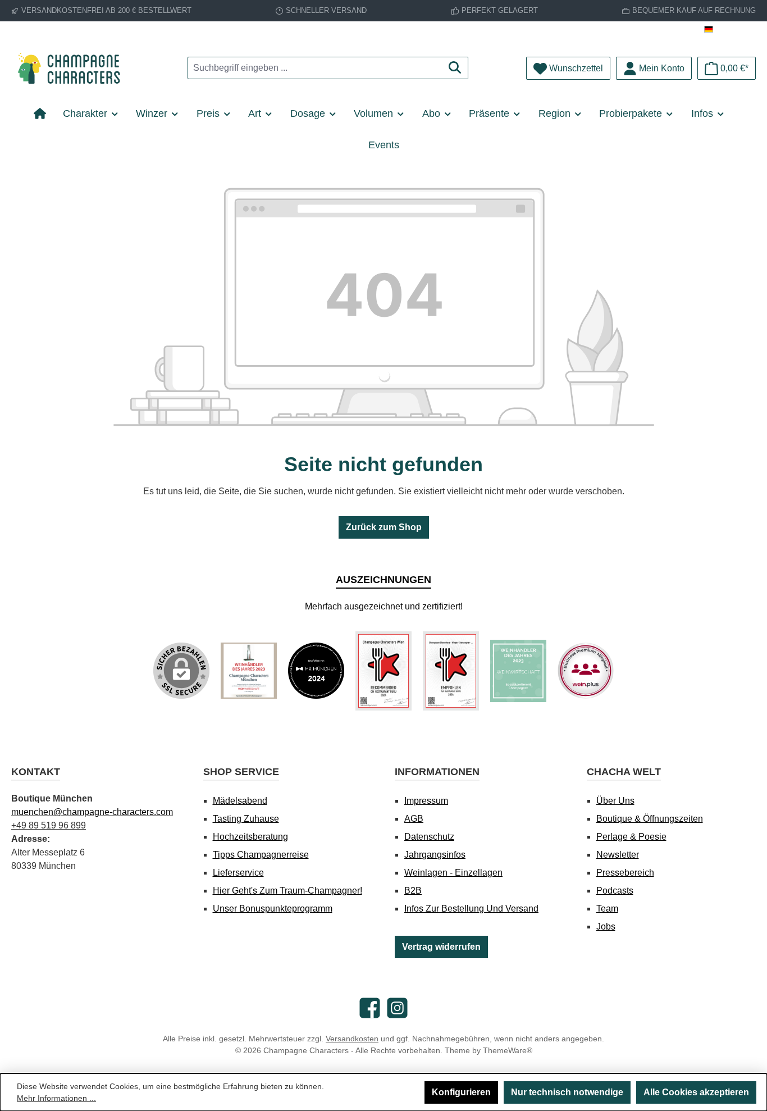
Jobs (605, 926)
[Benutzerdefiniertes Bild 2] (316, 671)
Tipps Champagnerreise (261, 854)
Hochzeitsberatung (250, 836)
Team (607, 908)
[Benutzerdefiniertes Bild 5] (518, 671)
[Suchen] (455, 68)
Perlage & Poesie (631, 836)
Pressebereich (625, 872)
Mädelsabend (240, 800)
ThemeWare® (507, 1050)
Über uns (615, 800)
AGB (413, 818)
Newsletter (617, 854)
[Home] (44, 113)
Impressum (426, 800)
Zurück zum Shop (384, 527)
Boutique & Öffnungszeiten (649, 818)
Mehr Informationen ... (56, 1098)
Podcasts (614, 890)
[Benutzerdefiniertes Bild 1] (249, 671)
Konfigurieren (461, 1092)
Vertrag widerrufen (441, 946)
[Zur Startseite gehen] (73, 68)
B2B (413, 890)
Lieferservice (238, 872)
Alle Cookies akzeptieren (696, 1092)
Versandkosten (352, 1038)
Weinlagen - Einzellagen (453, 872)
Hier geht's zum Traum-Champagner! (287, 890)
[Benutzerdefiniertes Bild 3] (383, 671)
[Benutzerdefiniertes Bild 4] (451, 671)
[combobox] (315, 68)
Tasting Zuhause (246, 818)
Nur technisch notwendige (567, 1092)
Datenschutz (429, 836)
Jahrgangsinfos (434, 854)
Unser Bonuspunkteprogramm (272, 908)
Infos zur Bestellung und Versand (471, 908)
